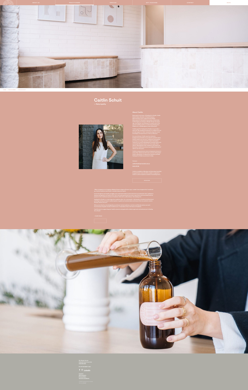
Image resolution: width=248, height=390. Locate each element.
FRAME (84, 383)
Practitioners (74, 2)
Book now (147, 180)
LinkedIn (87, 370)
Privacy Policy (82, 377)
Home (4, 89)
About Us (36, 2)
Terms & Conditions (84, 378)
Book (229, 2)
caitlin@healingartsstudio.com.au (141, 163)
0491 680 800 (82, 363)
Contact (190, 2)
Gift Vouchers (151, 2)
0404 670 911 (135, 166)
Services (113, 2)
